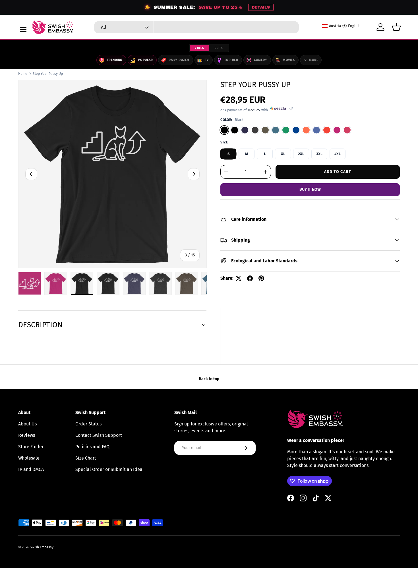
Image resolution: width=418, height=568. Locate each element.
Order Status (88, 424)
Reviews (26, 435)
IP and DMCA (31, 469)
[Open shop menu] (23, 29)
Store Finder (31, 446)
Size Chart (85, 458)
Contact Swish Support (98, 435)
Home (22, 74)
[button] (396, 27)
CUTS (219, 48)
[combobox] (196, 27)
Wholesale (29, 458)
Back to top (209, 378)
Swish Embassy (41, 547)
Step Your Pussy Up (48, 74)
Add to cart (337, 171)
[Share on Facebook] (250, 278)
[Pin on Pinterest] (261, 278)
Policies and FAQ (92, 446)
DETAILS (261, 7)
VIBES (199, 48)
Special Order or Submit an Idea (108, 469)
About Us (27, 424)
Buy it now (310, 189)
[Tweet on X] (238, 278)
